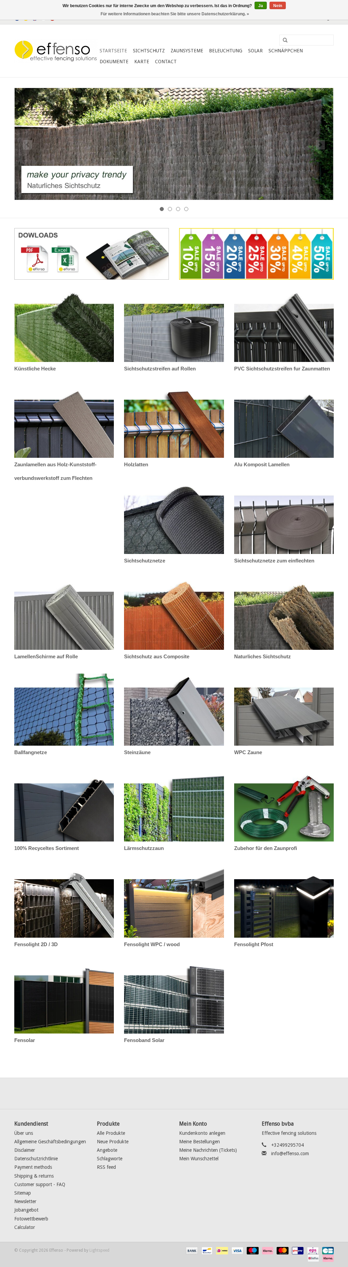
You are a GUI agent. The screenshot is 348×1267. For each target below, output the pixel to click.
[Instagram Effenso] (198, 1093)
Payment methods (33, 1167)
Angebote (107, 1150)
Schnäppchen (285, 50)
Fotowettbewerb (31, 1218)
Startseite (113, 50)
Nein (277, 5)
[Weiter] (320, 145)
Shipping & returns (34, 1176)
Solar (255, 50)
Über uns (23, 1133)
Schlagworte (109, 1158)
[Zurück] (27, 145)
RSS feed (106, 1167)
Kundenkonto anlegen (202, 1133)
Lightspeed (99, 1250)
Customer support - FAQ (39, 1184)
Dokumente (114, 61)
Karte (141, 61)
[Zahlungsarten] (191, 1250)
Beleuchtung (225, 50)
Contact (166, 61)
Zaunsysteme (187, 50)
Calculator (24, 1227)
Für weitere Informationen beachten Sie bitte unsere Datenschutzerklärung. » (175, 14)
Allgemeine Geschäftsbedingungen (50, 1141)
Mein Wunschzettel (199, 1158)
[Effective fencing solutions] (56, 51)
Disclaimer (24, 1150)
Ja (260, 5)
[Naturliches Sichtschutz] (174, 144)
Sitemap (22, 1193)
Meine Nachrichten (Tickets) (208, 1150)
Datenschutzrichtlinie (36, 1158)
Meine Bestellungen (199, 1141)
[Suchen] (282, 40)
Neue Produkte (112, 1141)
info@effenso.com (290, 1153)
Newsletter (25, 1201)
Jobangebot (26, 1210)
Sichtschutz (149, 50)
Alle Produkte (111, 1133)
